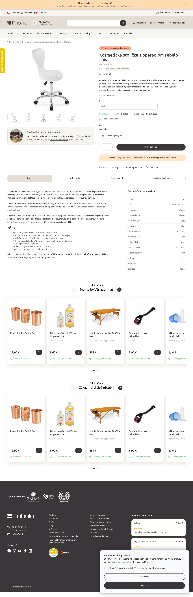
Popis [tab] (29, 178)
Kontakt (52, 515)
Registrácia (180, 12)
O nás (51, 522)
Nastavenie (144, 576)
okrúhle (182, 210)
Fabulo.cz (14, 13)
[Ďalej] (74, 289)
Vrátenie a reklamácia (163, 178)
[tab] (94, 370)
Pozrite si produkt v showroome (116, 48)
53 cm (183, 221)
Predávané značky (56, 533)
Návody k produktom (99, 536)
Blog (51, 526)
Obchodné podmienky (99, 526)
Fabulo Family (115, 158)
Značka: (105, 74)
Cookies (93, 533)
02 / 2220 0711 (45, 22)
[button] (26, 355)
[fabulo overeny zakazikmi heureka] (53, 552)
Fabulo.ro (41, 13)
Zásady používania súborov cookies (150, 568)
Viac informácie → (131, 6)
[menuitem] (12, 33)
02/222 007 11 (19, 527)
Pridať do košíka (151, 147)
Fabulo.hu (28, 13)
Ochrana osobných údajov (101, 529)
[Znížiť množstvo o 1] (102, 147)
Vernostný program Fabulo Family (63, 536)
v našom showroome (59, 139)
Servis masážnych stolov (100, 522)
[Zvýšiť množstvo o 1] (112, 147)
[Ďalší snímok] (92, 117)
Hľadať (123, 23)
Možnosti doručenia (111, 119)
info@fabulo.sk (19, 534)
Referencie (53, 529)
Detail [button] (39, 352)
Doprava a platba (118, 178)
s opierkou (181, 215)
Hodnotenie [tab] (74, 178)
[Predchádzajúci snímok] (9, 117)
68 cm (183, 226)
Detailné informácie (107, 96)
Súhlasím (145, 585)
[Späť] (119, 289)
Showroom (53, 518)
